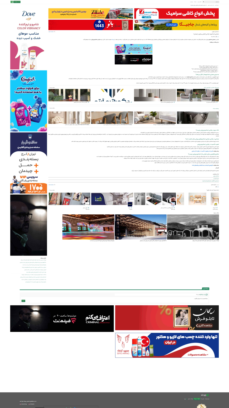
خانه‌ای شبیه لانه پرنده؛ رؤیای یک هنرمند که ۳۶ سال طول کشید (35, 282)
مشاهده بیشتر (52, 87)
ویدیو (192, 2)
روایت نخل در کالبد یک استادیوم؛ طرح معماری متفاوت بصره (36, 272)
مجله (195, 2)
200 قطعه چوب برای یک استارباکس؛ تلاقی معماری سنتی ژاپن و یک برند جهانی (33, 262)
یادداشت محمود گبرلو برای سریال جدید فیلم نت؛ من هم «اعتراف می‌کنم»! (34, 274)
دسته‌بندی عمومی (215, 31)
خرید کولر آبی (216, 178)
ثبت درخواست (17, 2)
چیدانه (112, 39)
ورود (185, 399)
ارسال (23, 301)
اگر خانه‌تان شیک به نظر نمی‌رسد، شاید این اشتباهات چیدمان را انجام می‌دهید (33, 277)
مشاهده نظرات (50, 31)
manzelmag (24, 404)
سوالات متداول (190, 399)
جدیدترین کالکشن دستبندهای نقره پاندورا (211, 181)
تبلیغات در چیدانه (197, 399)
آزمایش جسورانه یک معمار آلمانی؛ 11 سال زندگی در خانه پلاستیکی (35, 270)
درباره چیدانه (207, 399)
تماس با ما (202, 399)
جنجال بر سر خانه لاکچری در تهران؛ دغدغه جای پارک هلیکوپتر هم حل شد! (34, 267)
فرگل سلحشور (213, 184)
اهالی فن (199, 2)
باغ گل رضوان (216, 176)
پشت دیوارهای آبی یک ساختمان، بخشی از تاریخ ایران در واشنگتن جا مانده (34, 279)
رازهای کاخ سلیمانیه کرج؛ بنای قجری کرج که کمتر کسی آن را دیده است (34, 265)
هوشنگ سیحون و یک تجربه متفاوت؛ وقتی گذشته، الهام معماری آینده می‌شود (33, 260)
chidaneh (32, 404)
